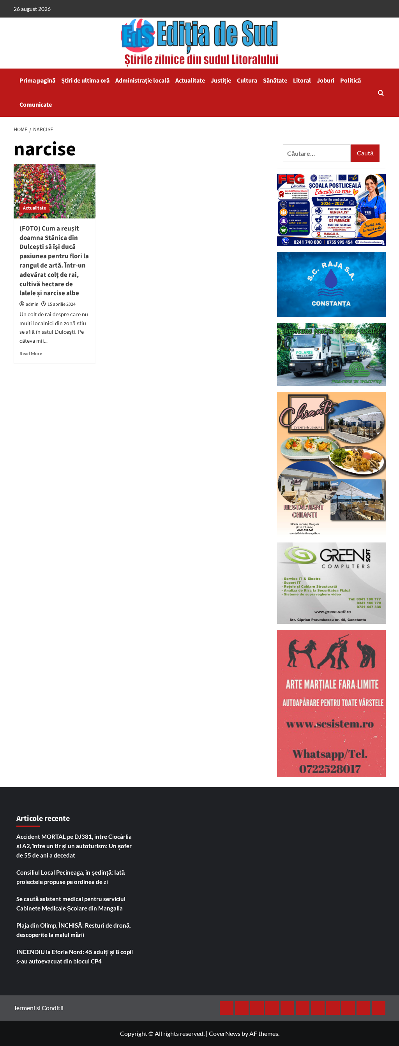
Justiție (221, 80)
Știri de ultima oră (85, 80)
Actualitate (190, 80)
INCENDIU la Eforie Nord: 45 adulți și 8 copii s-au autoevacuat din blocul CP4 (74, 956)
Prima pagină (37, 80)
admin (32, 304)
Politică (350, 80)
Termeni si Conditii (39, 1007)
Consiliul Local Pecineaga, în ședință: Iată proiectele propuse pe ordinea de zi (70, 877)
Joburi (325, 80)
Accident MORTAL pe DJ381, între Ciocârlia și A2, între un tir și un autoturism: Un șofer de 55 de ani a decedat (74, 846)
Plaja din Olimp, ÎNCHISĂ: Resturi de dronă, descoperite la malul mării (73, 930)
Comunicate (35, 104)
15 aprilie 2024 (62, 304)
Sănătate (275, 80)
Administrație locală (142, 80)
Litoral (302, 80)
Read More (30, 353)
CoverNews (224, 1033)
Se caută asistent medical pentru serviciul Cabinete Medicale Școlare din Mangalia (70, 903)
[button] (381, 93)
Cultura (247, 80)
